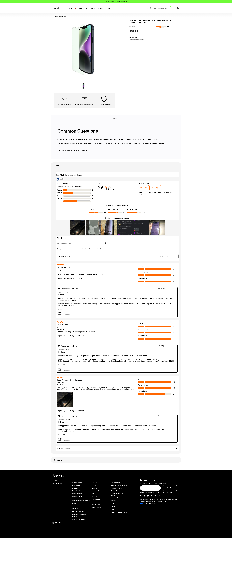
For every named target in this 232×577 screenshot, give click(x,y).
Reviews (57, 165)
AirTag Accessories (78, 511)
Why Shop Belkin (97, 502)
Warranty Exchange (117, 498)
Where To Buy (96, 504)
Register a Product (116, 488)
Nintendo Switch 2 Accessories (77, 497)
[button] (175, 8)
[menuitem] (76, 9)
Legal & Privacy (166, 499)
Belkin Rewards (96, 507)
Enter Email (144, 487)
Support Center (115, 483)
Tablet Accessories (78, 517)
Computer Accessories (79, 514)
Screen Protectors (77, 493)
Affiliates (113, 509)
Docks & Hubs (76, 491)
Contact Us (95, 485)
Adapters (75, 509)
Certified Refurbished (78, 519)
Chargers (75, 488)
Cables (74, 506)
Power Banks (76, 485)
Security (174, 499)
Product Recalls (116, 491)
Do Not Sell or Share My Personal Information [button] (153, 501)
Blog (93, 493)
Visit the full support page (78, 150)
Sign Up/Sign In (57, 483)
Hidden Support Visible (61, 16)
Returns (113, 503)
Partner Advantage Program (119, 512)
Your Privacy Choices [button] (149, 503)
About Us (94, 483)
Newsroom (95, 488)
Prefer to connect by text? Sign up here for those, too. (158, 492)
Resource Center (97, 491)
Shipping (113, 500)
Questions (58, 460)
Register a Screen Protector (119, 485)
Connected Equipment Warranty (118, 494)
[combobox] (160, 8)
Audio (74, 503)
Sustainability (96, 499)
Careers (94, 496)
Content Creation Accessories (81, 500)
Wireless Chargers (77, 483)
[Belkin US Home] (56, 8)
